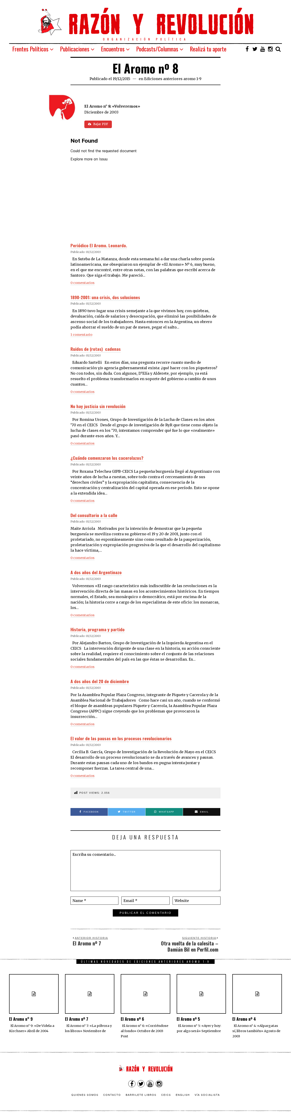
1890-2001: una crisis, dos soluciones (105, 297)
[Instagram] (270, 48)
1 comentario (81, 335)
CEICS (166, 1094)
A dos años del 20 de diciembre (99, 681)
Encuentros (113, 48)
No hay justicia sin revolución (97, 406)
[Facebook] (247, 48)
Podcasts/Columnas (157, 48)
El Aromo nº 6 (132, 1019)
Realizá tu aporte (208, 48)
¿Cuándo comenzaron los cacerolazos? (106, 458)
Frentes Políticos (30, 48)
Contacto (112, 1094)
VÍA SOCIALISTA (207, 1094)
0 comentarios (82, 283)
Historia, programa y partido (97, 629)
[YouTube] (262, 48)
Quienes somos (84, 1094)
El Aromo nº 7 (76, 1019)
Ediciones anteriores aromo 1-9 (172, 78)
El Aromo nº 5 (188, 1019)
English (183, 1094)
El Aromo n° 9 (21, 1019)
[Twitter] (255, 48)
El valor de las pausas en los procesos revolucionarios (121, 738)
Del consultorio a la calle (93, 515)
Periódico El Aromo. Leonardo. (98, 245)
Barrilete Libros (141, 1094)
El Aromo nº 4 (244, 1019)
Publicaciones (74, 48)
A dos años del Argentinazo (96, 572)
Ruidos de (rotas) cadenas (95, 349)
